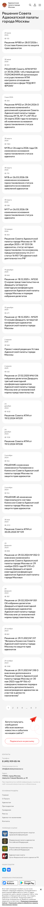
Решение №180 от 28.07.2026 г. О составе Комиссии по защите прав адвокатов (21, 45)
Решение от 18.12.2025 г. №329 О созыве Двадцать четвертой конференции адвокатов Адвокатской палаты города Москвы (21, 323)
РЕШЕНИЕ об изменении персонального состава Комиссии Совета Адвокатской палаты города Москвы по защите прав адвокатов (21, 503)
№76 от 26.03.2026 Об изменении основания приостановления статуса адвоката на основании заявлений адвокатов (18, 183)
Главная (5, 795)
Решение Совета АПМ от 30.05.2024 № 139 (18, 530)
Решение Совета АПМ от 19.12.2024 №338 (18, 442)
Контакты (6, 821)
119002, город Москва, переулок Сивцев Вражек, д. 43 (15, 777)
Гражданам (6, 810)
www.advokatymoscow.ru (16, 784)
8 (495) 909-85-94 (11, 761)
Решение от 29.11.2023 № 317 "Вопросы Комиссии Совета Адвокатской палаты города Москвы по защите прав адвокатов (20, 644)
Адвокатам (6, 802)
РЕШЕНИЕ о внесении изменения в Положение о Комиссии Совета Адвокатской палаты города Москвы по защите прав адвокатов (21, 470)
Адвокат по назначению (11, 817)
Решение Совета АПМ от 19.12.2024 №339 (18, 417)
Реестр (5, 814)
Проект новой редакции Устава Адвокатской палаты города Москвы (21, 352)
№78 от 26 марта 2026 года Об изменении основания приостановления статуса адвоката (21, 152)
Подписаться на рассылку (22, 741)
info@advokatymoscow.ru (12, 769)
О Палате (6, 799)
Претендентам (8, 806)
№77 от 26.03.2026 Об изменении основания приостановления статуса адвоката (18, 213)
